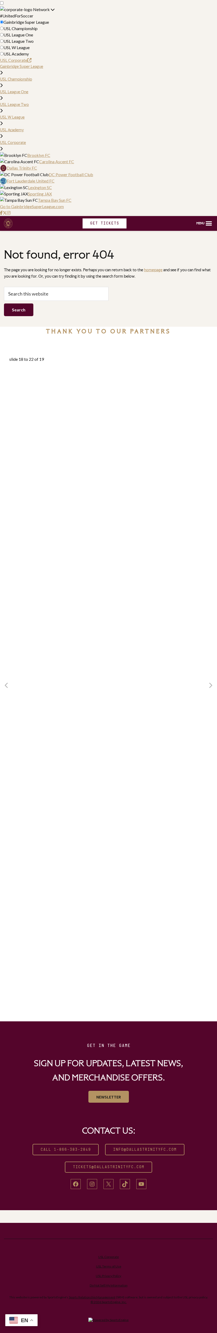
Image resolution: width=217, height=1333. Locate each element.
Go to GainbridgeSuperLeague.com (32, 206)
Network (42, 9)
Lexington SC (40, 187)
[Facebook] (1, 212)
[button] (204, 223)
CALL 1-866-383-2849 (65, 1150)
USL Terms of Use (108, 1266)
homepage (153, 270)
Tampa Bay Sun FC (54, 200)
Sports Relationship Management (92, 1297)
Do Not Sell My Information (109, 1285)
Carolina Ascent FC (56, 161)
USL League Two (18, 41)
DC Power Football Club (71, 174)
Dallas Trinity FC (22, 167)
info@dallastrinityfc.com (145, 1150)
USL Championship (20, 28)
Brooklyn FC (38, 155)
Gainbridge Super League (26, 22)
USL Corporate (13, 60)
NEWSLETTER (108, 1097)
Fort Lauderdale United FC (31, 180)
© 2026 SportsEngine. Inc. (109, 1302)
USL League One (18, 34)
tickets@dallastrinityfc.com (108, 1167)
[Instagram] (9, 212)
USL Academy (16, 53)
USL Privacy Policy (108, 1276)
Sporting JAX (40, 193)
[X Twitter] (5, 212)
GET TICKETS (104, 223)
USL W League (16, 47)
